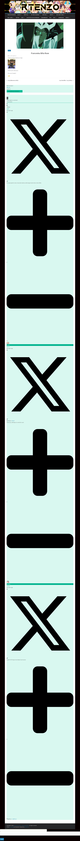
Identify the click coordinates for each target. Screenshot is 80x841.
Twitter (17, 17)
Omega (8, 585)
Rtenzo (15, 55)
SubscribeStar (44, 17)
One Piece (44, 14)
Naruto (51, 14)
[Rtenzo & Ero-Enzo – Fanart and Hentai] (40, 1)
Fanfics (67, 17)
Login (9, 87)
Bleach (19, 14)
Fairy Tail (26, 14)
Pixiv (50, 17)
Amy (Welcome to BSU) (13, 80)
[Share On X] (40, 179)
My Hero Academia (35, 14)
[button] (21, 15)
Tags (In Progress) (12, 14)
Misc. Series (10, 17)
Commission (61, 17)
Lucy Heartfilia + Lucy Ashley (65, 80)
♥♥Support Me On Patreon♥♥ (33, 17)
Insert (2, 839)
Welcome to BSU (60, 14)
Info (54, 17)
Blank (13, 420)
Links (22, 17)
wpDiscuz (14, 819)
